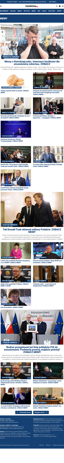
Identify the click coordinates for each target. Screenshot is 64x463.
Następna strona (39, 412)
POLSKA (13, 11)
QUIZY (44, 11)
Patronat (41, 445)
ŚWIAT (20, 11)
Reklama (48, 445)
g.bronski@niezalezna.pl (17, 427)
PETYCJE (27, 11)
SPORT (59, 11)
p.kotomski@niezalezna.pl (16, 428)
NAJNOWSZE (4, 11)
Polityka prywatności (58, 445)
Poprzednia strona (25, 412)
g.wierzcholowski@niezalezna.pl (9, 422)
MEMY (34, 11)
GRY (39, 11)
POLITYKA (51, 11)
